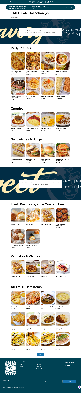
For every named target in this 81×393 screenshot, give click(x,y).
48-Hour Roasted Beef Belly (47, 307)
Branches (22, 8)
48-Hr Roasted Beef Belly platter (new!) (17, 97)
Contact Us (15, 8)
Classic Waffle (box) (46, 224)
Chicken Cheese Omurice (47, 128)
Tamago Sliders (15, 306)
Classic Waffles (30, 276)
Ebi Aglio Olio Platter (31, 96)
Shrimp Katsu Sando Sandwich (16, 160)
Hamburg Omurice (16, 128)
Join (70, 381)
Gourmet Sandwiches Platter (31, 72)
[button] (79, 387)
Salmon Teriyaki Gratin (62, 348)
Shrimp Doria (29, 348)
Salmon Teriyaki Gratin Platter (62, 72)
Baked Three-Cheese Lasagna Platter (16, 72)
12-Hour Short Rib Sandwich (30, 160)
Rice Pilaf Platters (60, 96)
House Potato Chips (16, 328)
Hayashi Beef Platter (46, 71)
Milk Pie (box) (29, 224)
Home (10, 6)
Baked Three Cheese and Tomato (32, 307)
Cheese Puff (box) (16, 224)
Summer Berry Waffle (61, 276)
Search (51, 365)
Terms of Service (39, 369)
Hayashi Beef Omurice (61, 128)
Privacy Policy (38, 366)
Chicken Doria (44, 348)
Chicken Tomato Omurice (32, 128)
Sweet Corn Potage (61, 306)
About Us (15, 6)
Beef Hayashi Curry (46, 328)
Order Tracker (53, 362)
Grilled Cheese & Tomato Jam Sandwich (62, 160)
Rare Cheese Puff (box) (17, 245)
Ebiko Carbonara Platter (47, 96)
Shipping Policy (38, 368)
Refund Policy (38, 364)
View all (40, 354)
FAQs (10, 8)
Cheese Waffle (44, 276)
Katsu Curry (59, 328)
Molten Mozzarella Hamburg (46, 160)
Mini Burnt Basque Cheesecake (60, 225)
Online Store (22, 6)
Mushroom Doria (15, 348)
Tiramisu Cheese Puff (31, 245)
